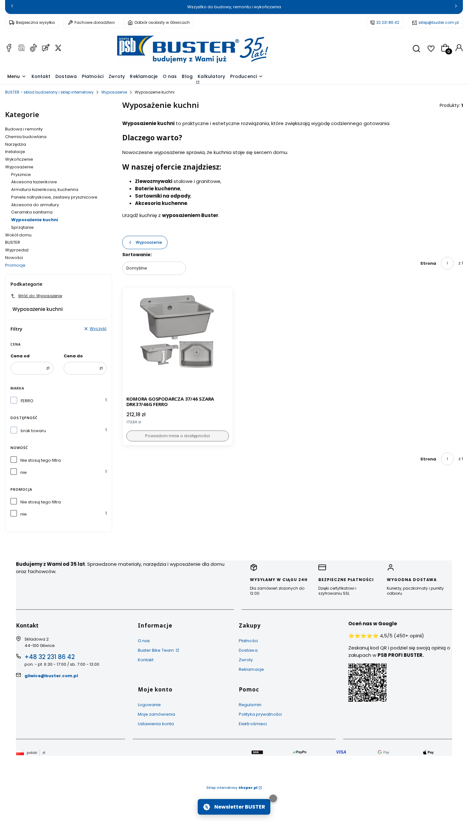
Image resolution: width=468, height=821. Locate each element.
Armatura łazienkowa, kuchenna (44, 189)
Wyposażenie (114, 92)
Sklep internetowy (232, 787)
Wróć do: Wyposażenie (40, 295)
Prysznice (21, 175)
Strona (428, 263)
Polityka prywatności (260, 714)
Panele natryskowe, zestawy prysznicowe (54, 197)
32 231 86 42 (387, 22)
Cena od (20, 356)
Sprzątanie (22, 227)
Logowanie (149, 705)
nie (23, 472)
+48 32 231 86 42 (50, 657)
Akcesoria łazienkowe (34, 182)
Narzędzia (15, 144)
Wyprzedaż (17, 250)
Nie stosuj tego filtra (40, 460)
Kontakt (146, 660)
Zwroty (246, 660)
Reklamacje (251, 669)
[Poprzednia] (12, 7)
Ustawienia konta (156, 724)
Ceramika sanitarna (32, 212)
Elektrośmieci (253, 724)
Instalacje (15, 152)
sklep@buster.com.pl (438, 22)
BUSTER (12, 242)
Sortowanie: (137, 254)
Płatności (248, 641)
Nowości (14, 258)
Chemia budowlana (25, 137)
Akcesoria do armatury (35, 205)
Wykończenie (19, 159)
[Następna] (456, 7)
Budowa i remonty (24, 129)
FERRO (27, 401)
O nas (144, 641)
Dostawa (248, 650)
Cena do (73, 356)
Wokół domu (18, 235)
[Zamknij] (273, 798)
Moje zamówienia (156, 714)
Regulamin (250, 705)
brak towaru (33, 431)
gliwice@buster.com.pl (51, 676)
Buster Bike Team (156, 650)
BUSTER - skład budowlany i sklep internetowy (49, 92)
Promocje (15, 265)
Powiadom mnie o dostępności (177, 436)
